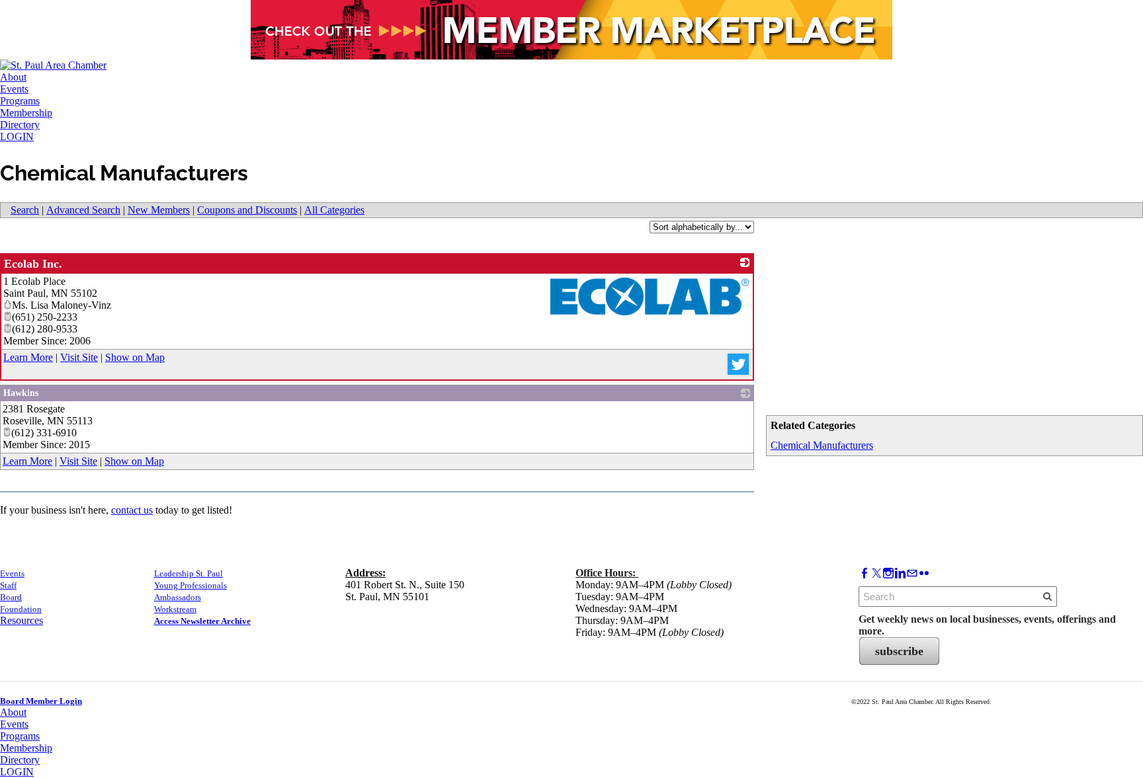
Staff (8, 585)
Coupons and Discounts (247, 209)
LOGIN (17, 136)
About (13, 77)
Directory (20, 124)
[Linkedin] (900, 573)
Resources (21, 620)
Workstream (175, 609)
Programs (20, 100)
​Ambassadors (177, 597)
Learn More (28, 357)
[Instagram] (888, 573)
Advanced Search (83, 209)
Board (11, 597)
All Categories (334, 209)
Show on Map (135, 357)
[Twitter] (876, 573)
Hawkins (20, 393)
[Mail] (912, 573)
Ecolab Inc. (33, 263)
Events (14, 89)
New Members (159, 209)
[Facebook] (864, 573)
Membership (26, 112)
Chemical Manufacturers (822, 445)
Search (25, 209)
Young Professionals (190, 585)
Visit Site (79, 357)
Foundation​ (21, 609)
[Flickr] (924, 573)
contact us (132, 510)
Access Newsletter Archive (202, 621)
